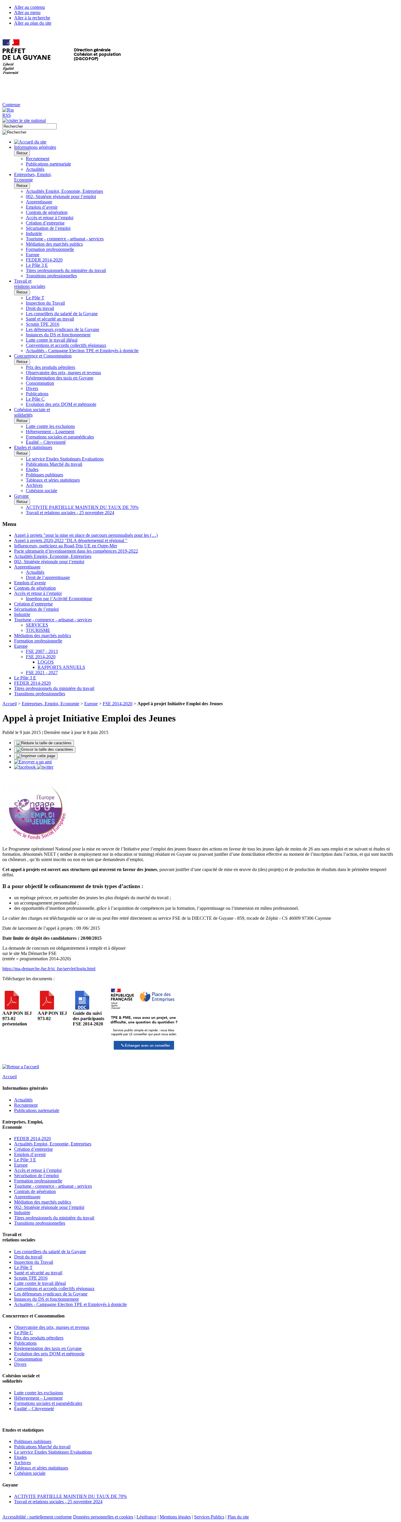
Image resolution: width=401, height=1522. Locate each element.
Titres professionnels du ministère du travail (66, 270)
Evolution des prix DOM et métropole (61, 404)
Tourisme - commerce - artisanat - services (65, 238)
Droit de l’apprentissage (48, 577)
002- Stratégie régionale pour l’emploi (61, 196)
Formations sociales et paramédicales (60, 436)
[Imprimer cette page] (36, 756)
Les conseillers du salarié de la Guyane (62, 313)
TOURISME (38, 630)
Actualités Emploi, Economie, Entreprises (64, 191)
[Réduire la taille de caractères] (44, 743)
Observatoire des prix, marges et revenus (63, 372)
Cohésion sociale (41, 490)
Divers (32, 388)
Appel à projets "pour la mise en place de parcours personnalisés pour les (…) (86, 535)
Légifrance (146, 1516)
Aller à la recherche (32, 17)
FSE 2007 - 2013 (42, 651)
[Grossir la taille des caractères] (44, 749)
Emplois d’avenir (42, 207)
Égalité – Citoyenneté (46, 442)
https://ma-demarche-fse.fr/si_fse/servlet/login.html (48, 968)
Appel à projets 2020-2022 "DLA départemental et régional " (70, 540)
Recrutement (37, 158)
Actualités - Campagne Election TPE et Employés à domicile (82, 350)
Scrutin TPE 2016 (42, 324)
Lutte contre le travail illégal (51, 340)
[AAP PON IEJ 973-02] (47, 1007)
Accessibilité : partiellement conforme (37, 1516)
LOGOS (46, 661)
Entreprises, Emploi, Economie (50, 703)
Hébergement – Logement (50, 431)
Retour (22, 153)
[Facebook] (25, 767)
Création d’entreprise (45, 222)
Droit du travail (40, 308)
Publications (37, 393)
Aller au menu (27, 12)
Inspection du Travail (45, 303)
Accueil (9, 703)
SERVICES (37, 624)
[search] (29, 126)
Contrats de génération (47, 212)
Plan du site (238, 1516)
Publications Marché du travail (54, 464)
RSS (6, 115)
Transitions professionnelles (51, 275)
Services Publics (209, 1516)
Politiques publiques (44, 474)
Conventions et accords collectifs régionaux (66, 345)
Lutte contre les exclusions (50, 426)
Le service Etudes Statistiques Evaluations (65, 458)
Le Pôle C (35, 398)
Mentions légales (175, 1516)
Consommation (40, 383)
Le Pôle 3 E (37, 265)
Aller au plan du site (32, 23)
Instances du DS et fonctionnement (58, 334)
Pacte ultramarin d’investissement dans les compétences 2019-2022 (76, 551)
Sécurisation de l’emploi (48, 228)
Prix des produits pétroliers (50, 367)
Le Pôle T (35, 297)
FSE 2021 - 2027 (42, 672)
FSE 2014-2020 (40, 656)
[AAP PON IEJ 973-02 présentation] (11, 1007)
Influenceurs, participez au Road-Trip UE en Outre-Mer (65, 545)
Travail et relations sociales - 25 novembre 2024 (70, 512)
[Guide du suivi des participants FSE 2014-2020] (82, 1007)
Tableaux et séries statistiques (53, 479)
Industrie (34, 233)
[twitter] (45, 767)
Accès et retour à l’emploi (49, 217)
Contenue (11, 104)
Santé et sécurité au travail (50, 318)
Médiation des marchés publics (54, 244)
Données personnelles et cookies (103, 1516)
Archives (34, 485)
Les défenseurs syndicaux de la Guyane (62, 329)
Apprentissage (39, 201)
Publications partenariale (48, 163)
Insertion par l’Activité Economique (59, 598)
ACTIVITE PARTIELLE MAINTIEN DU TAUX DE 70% (82, 507)
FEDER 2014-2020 (44, 259)
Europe (32, 254)
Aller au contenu (29, 7)
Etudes (32, 469)
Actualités (35, 169)
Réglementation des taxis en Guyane (59, 377)
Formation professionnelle (50, 249)
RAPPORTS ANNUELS (61, 667)
